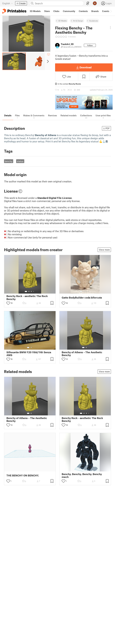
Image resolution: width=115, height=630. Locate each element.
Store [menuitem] (47, 11)
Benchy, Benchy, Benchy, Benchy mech (82, 475)
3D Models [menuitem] (35, 11)
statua (20, 161)
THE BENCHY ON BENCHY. (22, 475)
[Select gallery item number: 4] (33, 291)
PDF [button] (107, 128)
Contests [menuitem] (83, 11)
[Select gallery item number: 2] (28, 291)
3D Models (62, 21)
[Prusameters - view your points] (95, 3)
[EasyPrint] (88, 3)
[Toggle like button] (8, 303)
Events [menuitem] (105, 11)
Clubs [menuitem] (56, 11)
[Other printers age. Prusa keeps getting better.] (84, 102)
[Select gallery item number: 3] (31, 291)
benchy (8, 161)
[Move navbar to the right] (111, 11)
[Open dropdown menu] (110, 27)
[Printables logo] (14, 11)
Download (85, 67)
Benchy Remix (75, 84)
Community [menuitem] (69, 11)
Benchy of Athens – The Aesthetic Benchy (82, 354)
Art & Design (78, 21)
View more (104, 249)
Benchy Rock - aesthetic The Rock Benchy (27, 297)
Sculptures (93, 21)
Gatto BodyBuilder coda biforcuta (82, 297)
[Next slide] (47, 61)
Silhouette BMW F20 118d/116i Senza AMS (28, 354)
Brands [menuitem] (95, 11)
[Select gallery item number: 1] (26, 291)
